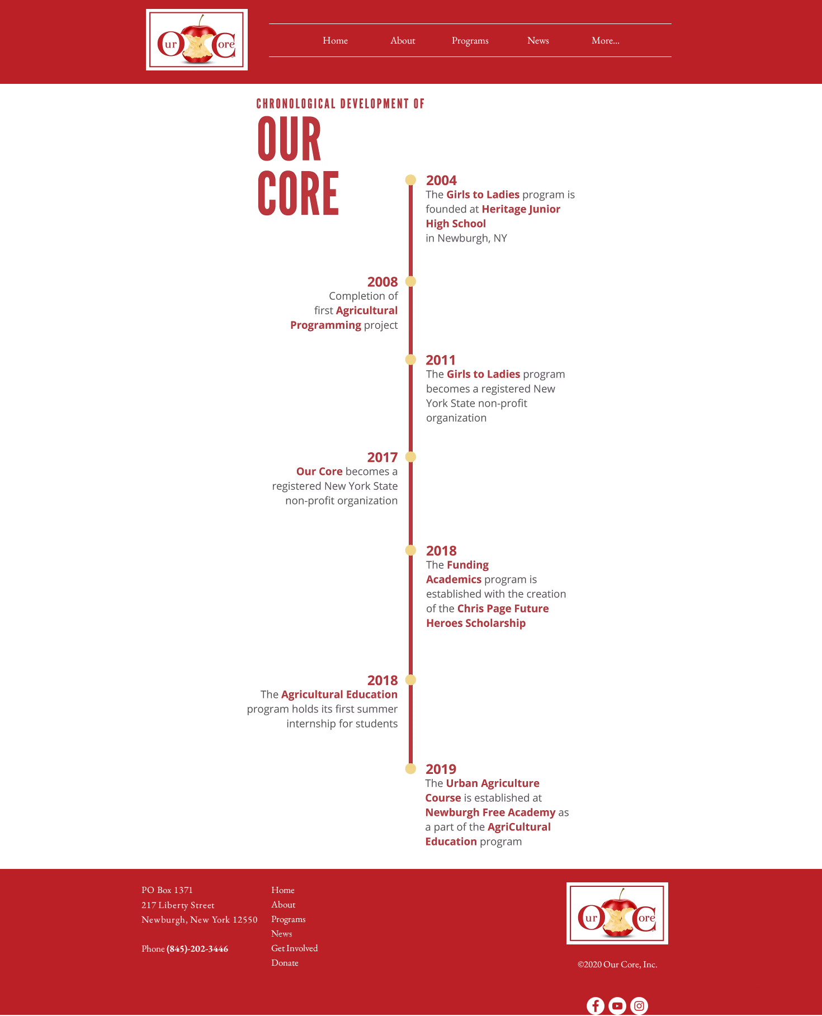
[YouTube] (617, 1006)
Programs (288, 919)
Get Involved (294, 948)
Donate (285, 962)
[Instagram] (639, 1006)
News (281, 933)
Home (283, 889)
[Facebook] (595, 1006)
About (283, 904)
